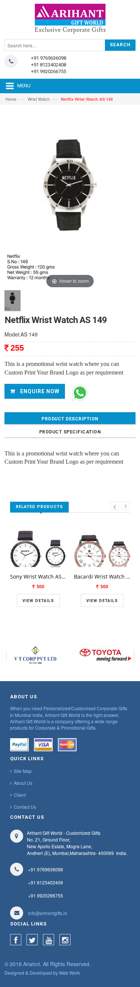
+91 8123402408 (48, 65)
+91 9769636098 (48, 58)
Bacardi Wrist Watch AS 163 (102, 576)
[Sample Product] (38, 566)
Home (11, 99)
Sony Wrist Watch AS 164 (38, 576)
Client (20, 795)
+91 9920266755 (48, 71)
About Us (23, 783)
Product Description (70, 419)
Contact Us (25, 806)
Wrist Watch (39, 99)
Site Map (23, 771)
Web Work (69, 972)
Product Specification (70, 432)
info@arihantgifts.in (47, 913)
